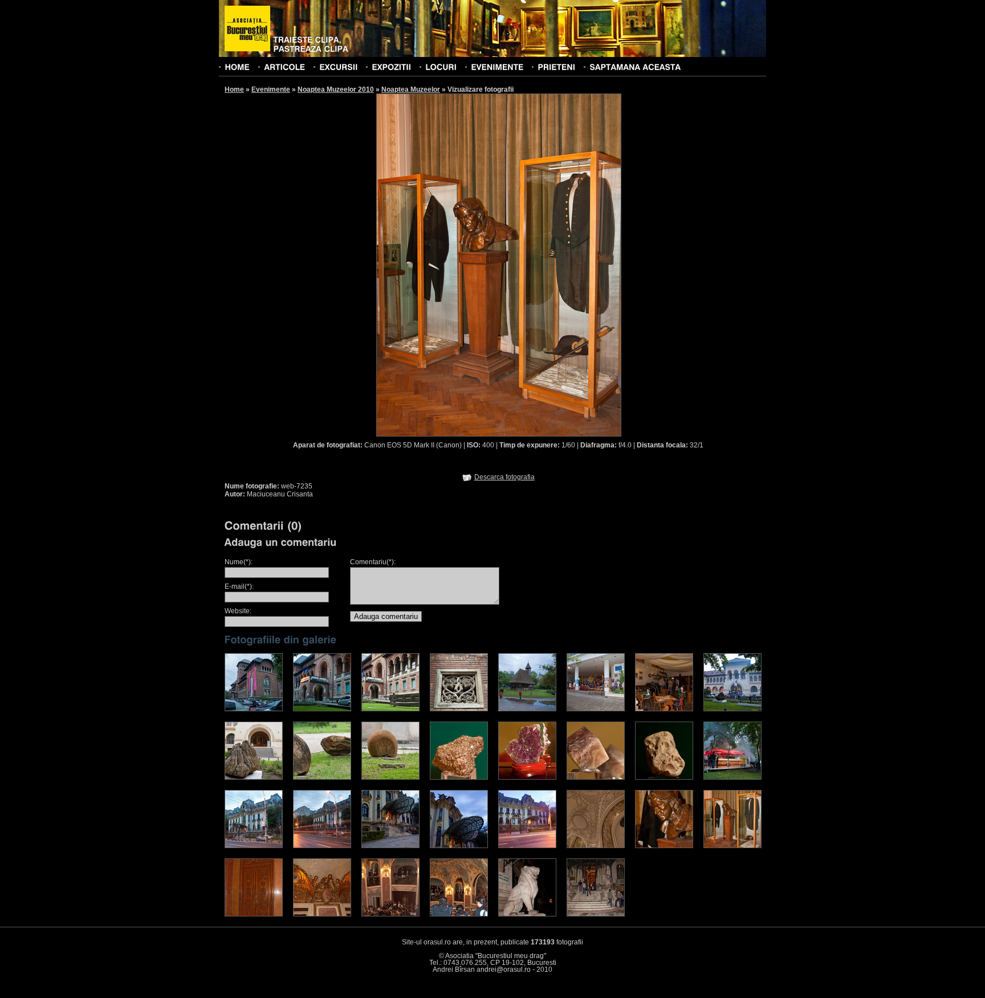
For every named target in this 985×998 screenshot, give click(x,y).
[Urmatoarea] (560, 264)
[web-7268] (459, 709)
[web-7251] (527, 914)
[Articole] (284, 66)
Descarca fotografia (504, 477)
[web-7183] (596, 709)
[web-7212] (254, 846)
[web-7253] (596, 914)
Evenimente (270, 89)
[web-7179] (664, 709)
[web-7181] (527, 709)
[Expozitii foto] (391, 66)
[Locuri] (441, 66)
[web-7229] (596, 846)
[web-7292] (664, 777)
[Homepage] (247, 29)
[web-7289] (596, 777)
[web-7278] (527, 777)
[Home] (237, 66)
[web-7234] (664, 846)
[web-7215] (322, 846)
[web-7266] (390, 709)
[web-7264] (254, 777)
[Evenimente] (497, 66)
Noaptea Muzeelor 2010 (336, 89)
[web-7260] (322, 777)
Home (234, 89)
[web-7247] (459, 914)
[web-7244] (390, 914)
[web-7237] (254, 914)
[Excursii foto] (338, 66)
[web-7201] (732, 777)
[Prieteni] (556, 66)
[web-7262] (390, 777)
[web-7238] (322, 914)
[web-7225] (459, 846)
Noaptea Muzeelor (410, 89)
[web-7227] (527, 846)
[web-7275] (459, 777)
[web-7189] (254, 709)
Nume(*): (239, 562)
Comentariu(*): (373, 562)
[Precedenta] (437, 264)
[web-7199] (732, 709)
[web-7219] (390, 846)
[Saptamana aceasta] (635, 66)
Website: (238, 611)
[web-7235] (732, 846)
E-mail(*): (239, 586)
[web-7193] (322, 709)
